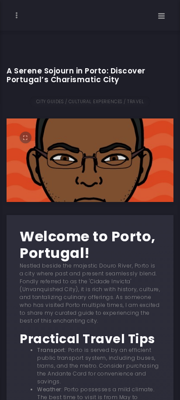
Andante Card (67, 373)
